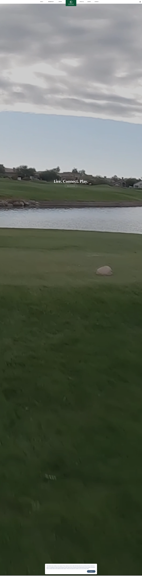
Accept (91, 571)
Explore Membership (71, 186)
